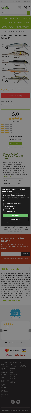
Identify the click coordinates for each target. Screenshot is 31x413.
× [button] (28, 189)
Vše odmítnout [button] (15, 219)
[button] (15, 223)
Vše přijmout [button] (15, 215)
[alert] (15, 206)
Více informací (5, 200)
